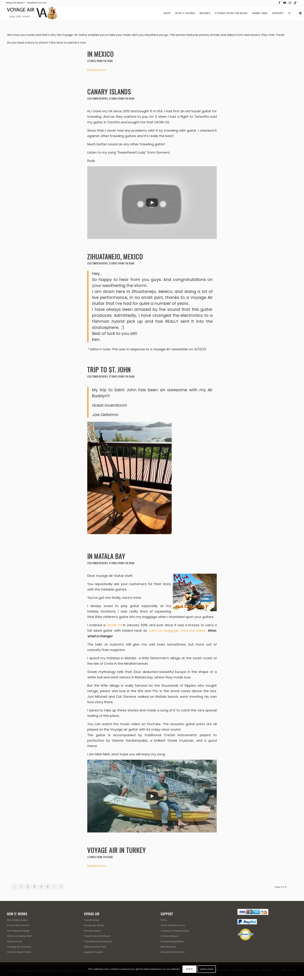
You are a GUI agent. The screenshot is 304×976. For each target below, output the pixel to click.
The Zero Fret (14, 941)
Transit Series (91, 920)
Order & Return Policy (19, 952)
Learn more (206, 969)
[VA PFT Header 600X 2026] (32, 13)
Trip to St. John (109, 369)
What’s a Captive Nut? (19, 936)
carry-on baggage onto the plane (177, 630)
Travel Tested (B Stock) (97, 936)
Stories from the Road (100, 61)
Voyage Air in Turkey (116, 850)
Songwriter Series (94, 925)
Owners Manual (170, 936)
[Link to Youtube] (284, 2)
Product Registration (172, 941)
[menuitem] (167, 13)
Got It (189, 969)
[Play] (152, 202)
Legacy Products (93, 952)
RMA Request (168, 946)
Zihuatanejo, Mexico (115, 256)
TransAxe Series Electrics (98, 941)
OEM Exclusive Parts (95, 946)
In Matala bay (106, 556)
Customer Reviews (97, 98)
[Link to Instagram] (289, 2)
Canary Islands (109, 91)
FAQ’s (164, 920)
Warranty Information (173, 952)
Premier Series (92, 930)
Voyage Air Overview (19, 946)
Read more (96, 70)
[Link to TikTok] (295, 2)
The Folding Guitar (17, 920)
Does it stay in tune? (18, 925)
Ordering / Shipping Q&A (175, 930)
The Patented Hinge (18, 930)
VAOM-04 (114, 625)
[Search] (289, 13)
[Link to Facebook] (279, 2)
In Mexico (100, 54)
